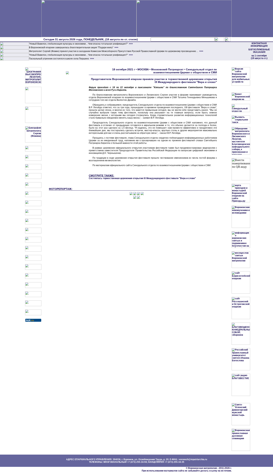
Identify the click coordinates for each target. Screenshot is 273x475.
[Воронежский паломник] (33, 232)
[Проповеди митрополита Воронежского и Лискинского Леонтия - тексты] (33, 122)
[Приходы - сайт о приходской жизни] (33, 241)
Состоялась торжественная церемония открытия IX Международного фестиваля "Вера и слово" (142, 178)
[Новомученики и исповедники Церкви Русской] (33, 169)
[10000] (14, 45)
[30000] (14, 59)
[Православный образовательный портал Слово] (33, 287)
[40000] (14, 56)
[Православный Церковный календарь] (33, 160)
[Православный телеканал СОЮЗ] (33, 196)
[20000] (14, 48)
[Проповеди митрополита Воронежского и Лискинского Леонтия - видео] (33, 102)
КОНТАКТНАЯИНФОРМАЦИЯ (259, 44)
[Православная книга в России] (33, 296)
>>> (130, 43)
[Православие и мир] (33, 260)
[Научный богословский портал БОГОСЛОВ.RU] (33, 278)
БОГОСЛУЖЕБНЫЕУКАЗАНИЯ (259, 50)
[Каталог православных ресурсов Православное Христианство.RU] (33, 305)
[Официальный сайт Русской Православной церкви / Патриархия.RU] (33, 151)
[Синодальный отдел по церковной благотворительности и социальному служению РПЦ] (33, 178)
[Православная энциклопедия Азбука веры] (33, 269)
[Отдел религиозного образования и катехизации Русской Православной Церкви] (33, 187)
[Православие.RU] (33, 251)
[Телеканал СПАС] (33, 205)
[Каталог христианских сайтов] (33, 314)
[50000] (14, 52)
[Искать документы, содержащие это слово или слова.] (219, 39)
